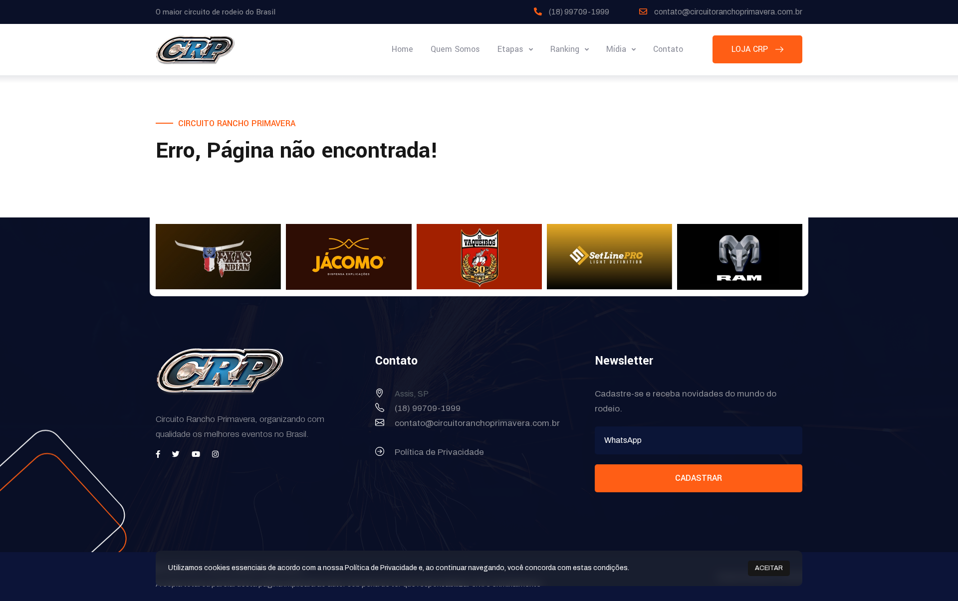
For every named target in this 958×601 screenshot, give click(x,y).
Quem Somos (455, 49)
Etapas (511, 49)
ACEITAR (769, 568)
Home (402, 49)
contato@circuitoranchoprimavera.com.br (728, 11)
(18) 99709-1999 (579, 11)
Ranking (566, 49)
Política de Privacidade (439, 452)
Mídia (617, 49)
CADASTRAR (698, 478)
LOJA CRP (750, 49)
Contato (668, 49)
